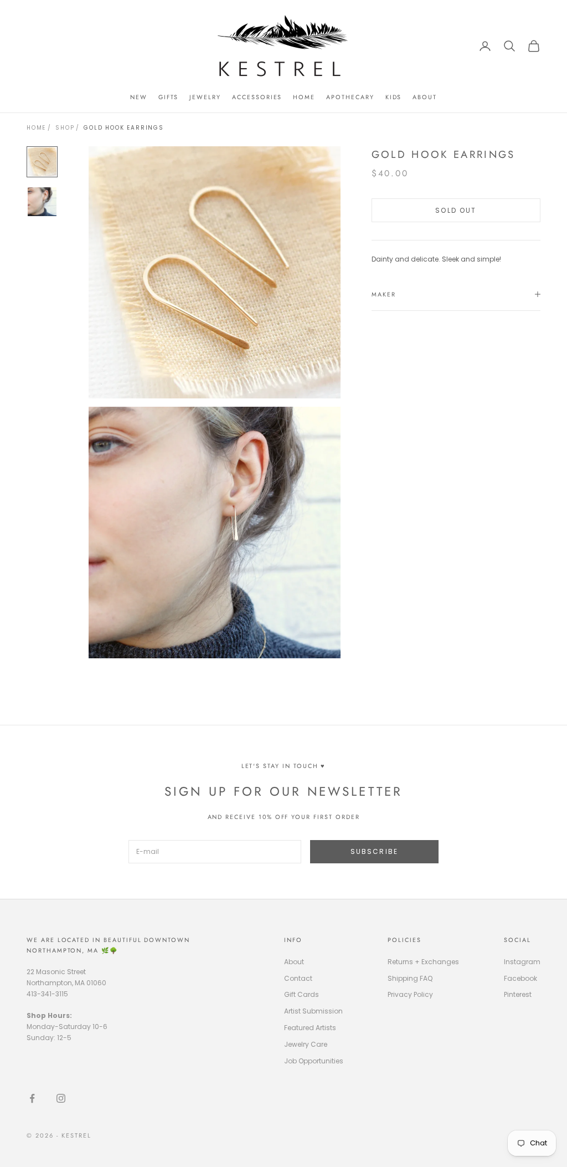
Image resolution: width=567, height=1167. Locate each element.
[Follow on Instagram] (60, 1098)
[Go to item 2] (42, 201)
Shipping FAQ (410, 978)
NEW (138, 97)
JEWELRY (205, 97)
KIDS (393, 97)
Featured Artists (310, 1027)
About (294, 961)
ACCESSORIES (257, 97)
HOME (304, 97)
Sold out (455, 210)
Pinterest (518, 994)
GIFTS (168, 97)
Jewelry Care (305, 1044)
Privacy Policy (410, 994)
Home (36, 128)
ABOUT (425, 97)
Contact (298, 978)
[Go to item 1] (42, 161)
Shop (64, 128)
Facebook (520, 978)
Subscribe (374, 851)
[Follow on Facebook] (32, 1098)
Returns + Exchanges (423, 961)
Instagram (522, 961)
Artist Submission (313, 1011)
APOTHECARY (350, 97)
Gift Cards (301, 994)
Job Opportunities (313, 1061)
